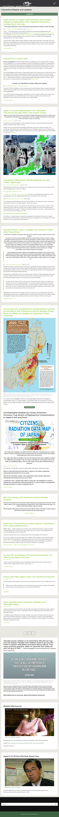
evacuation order (9, 540)
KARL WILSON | (16, 86)
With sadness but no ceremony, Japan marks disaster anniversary (24, 695)
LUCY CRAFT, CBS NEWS (11, 29)
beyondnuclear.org (16, 184)
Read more (29, 407)
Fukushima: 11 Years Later (15, 58)
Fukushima (12, 132)
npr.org (12, 120)
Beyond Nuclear (7, 184)
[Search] (56, 804)
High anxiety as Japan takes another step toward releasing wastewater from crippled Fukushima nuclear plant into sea (27, 22)
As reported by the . (12, 191)
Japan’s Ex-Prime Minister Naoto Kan (21, 756)
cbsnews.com (29, 29)
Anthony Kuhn (6, 120)
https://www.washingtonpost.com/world (24, 544)
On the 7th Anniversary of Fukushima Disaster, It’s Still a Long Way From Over (27, 556)
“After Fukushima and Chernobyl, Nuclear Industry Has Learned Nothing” (26, 743)
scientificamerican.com (17, 264)
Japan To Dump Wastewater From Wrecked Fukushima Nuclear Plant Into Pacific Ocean (24, 111)
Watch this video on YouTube (12, 737)
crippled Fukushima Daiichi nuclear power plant (23, 34)
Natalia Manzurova (12, 706)
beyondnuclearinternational (11, 466)
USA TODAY (35, 79)
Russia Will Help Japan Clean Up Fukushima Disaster (29, 577)
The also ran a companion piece (15, 194)
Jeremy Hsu (8, 264)
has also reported (15, 198)
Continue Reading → (8, 544)
